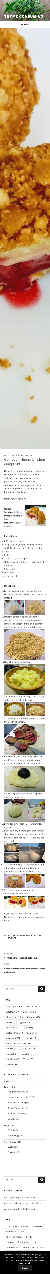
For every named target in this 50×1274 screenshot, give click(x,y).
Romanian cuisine (16, 1102)
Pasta (10, 1043)
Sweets (12, 938)
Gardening (13, 1135)
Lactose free (14, 1033)
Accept (25, 1268)
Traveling (12, 1152)
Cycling (11, 1147)
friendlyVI (27, 455)
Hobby (7, 1125)
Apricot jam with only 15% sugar (20, 1209)
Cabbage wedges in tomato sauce (20, 1197)
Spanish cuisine (15, 1113)
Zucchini (12, 1064)
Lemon (32, 1033)
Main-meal (13, 1038)
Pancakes (31, 1038)
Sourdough (13, 1059)
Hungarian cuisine (30, 935)
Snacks (11, 1054)
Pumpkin (24, 1043)
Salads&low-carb (16, 1108)
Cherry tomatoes (30, 1017)
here (6, 920)
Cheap (11, 1017)
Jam (29, 1027)
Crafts (11, 1130)
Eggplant (24, 1022)
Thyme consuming (23, 16)
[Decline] (46, 1262)
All (10, 935)
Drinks (10, 1022)
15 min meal (14, 1006)
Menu (26, 24)
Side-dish (29, 1048)
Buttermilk (30, 1012)
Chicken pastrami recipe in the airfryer (23, 1203)
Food (16, 935)
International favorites (18, 1097)
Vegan (28, 1059)
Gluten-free (14, 1027)
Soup (25, 1054)
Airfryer (31, 1006)
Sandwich (12, 1048)
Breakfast (12, 1012)
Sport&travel (10, 1142)
